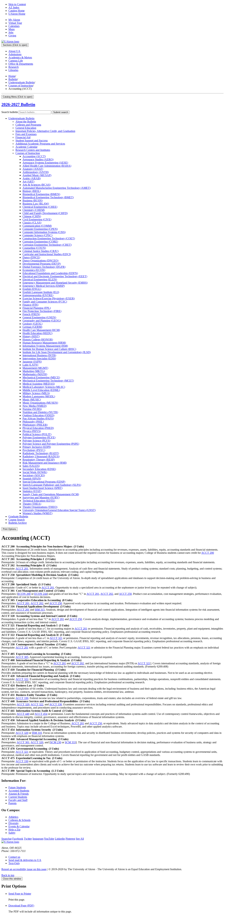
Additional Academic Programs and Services (40, 143)
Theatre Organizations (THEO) (39, 506)
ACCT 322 (22, 679)
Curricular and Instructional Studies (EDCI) (46, 254)
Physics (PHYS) (31, 431)
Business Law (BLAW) (35, 203)
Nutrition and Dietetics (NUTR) (40, 412)
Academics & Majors (20, 57)
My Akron (14, 19)
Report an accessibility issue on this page (24, 869)
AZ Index (13, 7)
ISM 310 (37, 732)
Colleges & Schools (19, 820)
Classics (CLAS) (31, 222)
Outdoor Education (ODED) (38, 415)
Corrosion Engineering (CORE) (40, 241)
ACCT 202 (106, 593)
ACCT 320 (23, 704)
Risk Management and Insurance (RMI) (44, 462)
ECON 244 (40, 593)
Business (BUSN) (32, 200)
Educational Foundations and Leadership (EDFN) (50, 273)
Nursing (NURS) (32, 409)
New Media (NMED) (34, 405)
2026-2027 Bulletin (18, 104)
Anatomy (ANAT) (32, 168)
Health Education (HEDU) (37, 333)
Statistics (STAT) (31, 491)
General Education (25, 127)
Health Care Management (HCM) (41, 330)
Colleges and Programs (28, 124)
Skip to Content (17, 4)
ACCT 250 (125, 593)
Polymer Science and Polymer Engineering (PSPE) (50, 443)
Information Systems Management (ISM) (45, 345)
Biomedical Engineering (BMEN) (41, 194)
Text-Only (14, 863)
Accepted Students (18, 790)
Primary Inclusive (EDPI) (36, 446)
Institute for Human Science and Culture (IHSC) (49, 349)
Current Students (17, 796)
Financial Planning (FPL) (36, 307)
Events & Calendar (19, 826)
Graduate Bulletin (18, 516)
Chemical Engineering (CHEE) (39, 206)
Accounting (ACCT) (34, 156)
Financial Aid (22, 137)
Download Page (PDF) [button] (21, 905)
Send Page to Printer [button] (19, 893)
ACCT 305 (22, 657)
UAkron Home (16, 13)
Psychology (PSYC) (33, 450)
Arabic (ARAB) (31, 178)
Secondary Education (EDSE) (39, 469)
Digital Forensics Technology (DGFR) (43, 266)
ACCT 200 (207, 552)
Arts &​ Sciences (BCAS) (36, 184)
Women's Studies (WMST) (37, 513)
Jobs (10, 32)
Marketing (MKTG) (33, 371)
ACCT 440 (23, 713)
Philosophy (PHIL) (33, 421)
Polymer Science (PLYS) (36, 440)
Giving (12, 35)
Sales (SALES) (31, 465)
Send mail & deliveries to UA (24, 860)
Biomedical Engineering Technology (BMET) (48, 197)
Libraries (13, 70)
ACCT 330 (22, 698)
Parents (12, 803)
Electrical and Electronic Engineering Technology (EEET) (54, 276)
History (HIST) (31, 336)
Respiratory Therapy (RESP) (38, 459)
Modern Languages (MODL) (38, 396)
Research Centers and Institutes (32, 149)
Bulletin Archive (17, 522)
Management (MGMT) (35, 367)
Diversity (13, 823)
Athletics (13, 816)
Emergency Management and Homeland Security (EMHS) (55, 282)
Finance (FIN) (30, 304)
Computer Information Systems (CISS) (44, 232)
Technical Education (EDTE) (38, 500)
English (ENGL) (31, 288)
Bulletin (12, 79)
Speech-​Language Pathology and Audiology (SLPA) (51, 484)
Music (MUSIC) (31, 399)
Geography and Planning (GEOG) (41, 320)
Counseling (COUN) (34, 247)
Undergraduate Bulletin (21, 82)
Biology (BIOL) (31, 191)
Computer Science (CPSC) (37, 235)
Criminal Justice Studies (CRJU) (40, 251)
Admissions (14, 54)
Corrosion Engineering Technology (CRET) (47, 244)
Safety (11, 832)
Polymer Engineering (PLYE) (38, 437)
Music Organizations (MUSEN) (40, 402)
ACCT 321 (56, 638)
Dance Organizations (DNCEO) (40, 260)
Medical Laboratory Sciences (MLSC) (43, 386)
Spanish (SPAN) (31, 478)
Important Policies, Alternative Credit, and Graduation (45, 131)
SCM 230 (55, 742)
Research (13, 66)
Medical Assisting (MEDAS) (38, 383)
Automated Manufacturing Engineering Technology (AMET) (56, 187)
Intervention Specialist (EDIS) (39, 358)
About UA (14, 51)
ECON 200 (24, 593)
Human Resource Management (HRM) (44, 342)
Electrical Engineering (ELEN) (39, 279)
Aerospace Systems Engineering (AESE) (45, 162)
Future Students (17, 787)
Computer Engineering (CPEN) (40, 228)
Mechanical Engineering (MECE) (41, 377)
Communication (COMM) (37, 225)
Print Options (9, 529)
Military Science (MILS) (36, 393)
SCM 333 (70, 742)
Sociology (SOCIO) (33, 475)
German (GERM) (32, 326)
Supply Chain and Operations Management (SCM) (50, 494)
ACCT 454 (41, 713)
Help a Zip (14, 829)
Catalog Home (16, 10)
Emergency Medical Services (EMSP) (43, 285)
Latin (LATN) (30, 364)
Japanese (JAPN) (32, 361)
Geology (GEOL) (32, 323)
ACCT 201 (22, 568)
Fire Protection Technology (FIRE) (41, 311)
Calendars (14, 26)
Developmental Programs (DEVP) (41, 263)
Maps (11, 29)
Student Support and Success (31, 140)
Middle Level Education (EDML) (41, 390)
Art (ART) (28, 181)
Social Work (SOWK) (34, 472)
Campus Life (15, 60)
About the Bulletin (25, 121)
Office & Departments (20, 63)
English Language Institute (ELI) (40, 292)
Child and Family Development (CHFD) (45, 213)
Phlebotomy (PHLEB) (34, 424)
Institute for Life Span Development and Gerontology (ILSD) (56, 352)
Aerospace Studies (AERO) (37, 159)
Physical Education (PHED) (38, 427)
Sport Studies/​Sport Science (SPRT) (42, 488)
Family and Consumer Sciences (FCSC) (44, 301)
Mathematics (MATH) (34, 374)
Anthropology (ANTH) (35, 172)
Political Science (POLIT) (36, 434)
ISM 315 (40, 609)
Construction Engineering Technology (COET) (48, 238)
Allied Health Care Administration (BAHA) (46, 165)
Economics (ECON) (33, 270)
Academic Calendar (26, 146)
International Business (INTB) (39, 355)
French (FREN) (31, 314)
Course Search (16, 519)
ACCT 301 (23, 742)
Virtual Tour (15, 22)
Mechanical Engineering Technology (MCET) (48, 380)
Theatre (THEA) (31, 503)
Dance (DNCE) (31, 257)
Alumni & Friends (18, 793)
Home (11, 76)
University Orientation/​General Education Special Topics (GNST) (59, 510)
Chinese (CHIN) (31, 216)
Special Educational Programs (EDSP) (43, 481)
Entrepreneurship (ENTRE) (37, 295)
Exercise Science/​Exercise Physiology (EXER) (48, 298)
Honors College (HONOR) (37, 339)
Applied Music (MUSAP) (36, 175)
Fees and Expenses (26, 134)
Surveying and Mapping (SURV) (40, 497)
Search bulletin (9, 112)
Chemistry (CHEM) (33, 210)
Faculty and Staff (17, 800)
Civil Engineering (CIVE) (36, 219)
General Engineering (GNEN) (39, 317)
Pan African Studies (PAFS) (38, 418)
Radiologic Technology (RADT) (40, 453)
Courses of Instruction (20, 85)
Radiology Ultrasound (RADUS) (40, 456)
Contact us (14, 856)
